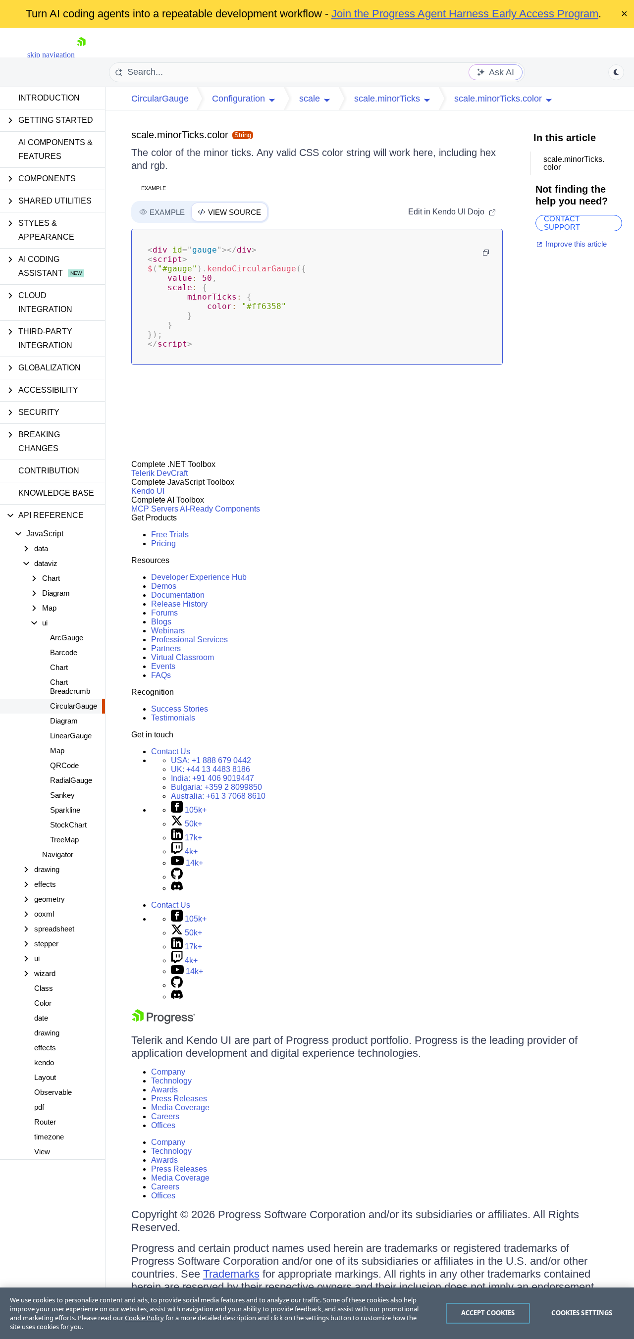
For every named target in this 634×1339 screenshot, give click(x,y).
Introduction (49, 98)
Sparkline (65, 810)
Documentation (178, 595)
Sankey (62, 795)
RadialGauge (71, 780)
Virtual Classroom (182, 657)
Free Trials (170, 534)
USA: (211, 760)
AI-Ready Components (220, 509)
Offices (163, 1125)
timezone (49, 1137)
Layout (45, 1077)
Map (57, 750)
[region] (317, 1313)
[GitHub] (177, 877)
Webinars (168, 630)
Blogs (161, 622)
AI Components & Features (55, 149)
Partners (166, 648)
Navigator (57, 854)
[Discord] (177, 888)
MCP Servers (154, 509)
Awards (164, 1089)
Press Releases (179, 1098)
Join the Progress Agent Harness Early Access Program (464, 13)
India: (212, 778)
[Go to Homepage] (81, 55)
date (41, 1018)
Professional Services (189, 639)
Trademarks (231, 1274)
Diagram (64, 721)
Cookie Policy (144, 1317)
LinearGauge (71, 735)
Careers (165, 1116)
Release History (179, 604)
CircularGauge (73, 706)
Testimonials (173, 718)
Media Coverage (180, 1107)
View (42, 1151)
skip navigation (51, 55)
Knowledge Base (56, 493)
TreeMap (64, 839)
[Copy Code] (486, 252)
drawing (46, 1033)
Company (168, 1072)
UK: (210, 769)
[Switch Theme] (616, 72)
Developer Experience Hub (199, 577)
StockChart (68, 825)
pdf (39, 1107)
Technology (171, 1081)
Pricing (163, 543)
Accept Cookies (488, 1312)
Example (153, 188)
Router (45, 1122)
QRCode (64, 765)
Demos (163, 586)
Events (163, 666)
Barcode (63, 652)
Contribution (48, 470)
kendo (44, 1062)
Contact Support (562, 223)
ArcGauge (66, 637)
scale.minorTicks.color (179, 134)
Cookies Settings (581, 1312)
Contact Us (170, 751)
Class (43, 988)
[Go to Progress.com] (163, 1021)
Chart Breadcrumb (70, 686)
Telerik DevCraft (159, 473)
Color (43, 1003)
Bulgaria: (216, 787)
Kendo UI (147, 491)
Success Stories (179, 709)
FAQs (161, 675)
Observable (53, 1092)
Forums (164, 613)
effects (45, 1047)
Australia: (218, 796)
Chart (59, 667)
